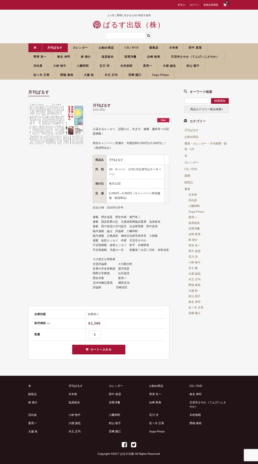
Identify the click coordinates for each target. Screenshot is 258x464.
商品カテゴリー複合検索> (206, 109)
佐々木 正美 (41, 74)
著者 (187, 189)
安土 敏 (193, 268)
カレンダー (80, 47)
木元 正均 (111, 74)
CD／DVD (132, 47)
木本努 (173, 47)
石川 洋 (105, 65)
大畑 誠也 (169, 65)
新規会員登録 (211, 4)
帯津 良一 (40, 56)
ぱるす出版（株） (133, 25)
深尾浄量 (130, 56)
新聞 (187, 175)
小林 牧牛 (59, 65)
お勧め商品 (106, 47)
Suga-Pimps (160, 74)
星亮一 (147, 65)
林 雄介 (86, 56)
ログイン (194, 4)
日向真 (38, 65)
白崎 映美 (153, 56)
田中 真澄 (195, 47)
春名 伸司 (63, 56)
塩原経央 (108, 56)
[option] (56, 124)
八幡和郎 (83, 65)
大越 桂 (89, 74)
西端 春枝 (66, 74)
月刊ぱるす (54, 47)
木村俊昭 (126, 65)
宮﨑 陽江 (134, 74)
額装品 (153, 47)
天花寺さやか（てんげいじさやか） (195, 56)
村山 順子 (193, 65)
